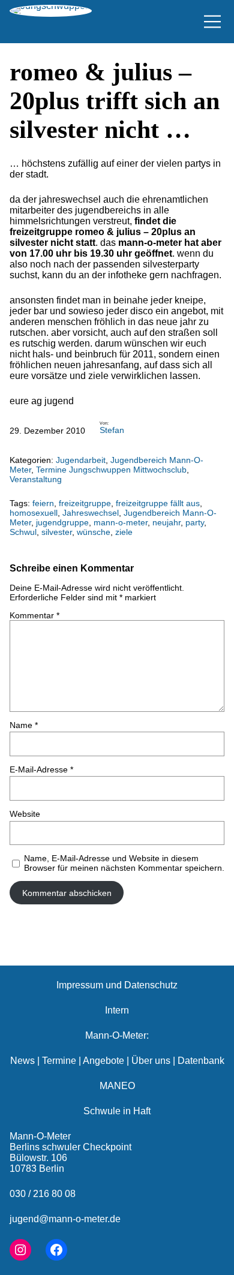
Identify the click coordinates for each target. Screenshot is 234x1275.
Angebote (103, 1061)
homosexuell (34, 513)
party (194, 522)
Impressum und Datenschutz (117, 985)
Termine (59, 1061)
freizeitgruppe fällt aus (158, 503)
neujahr (166, 522)
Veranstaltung (36, 479)
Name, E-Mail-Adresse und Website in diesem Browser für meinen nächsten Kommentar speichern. (124, 863)
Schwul (23, 532)
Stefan (112, 430)
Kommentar (34, 615)
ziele (124, 532)
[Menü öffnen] (212, 21)
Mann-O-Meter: (117, 1035)
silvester (56, 532)
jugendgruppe (62, 522)
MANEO (117, 1086)
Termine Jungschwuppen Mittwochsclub (111, 469)
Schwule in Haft (117, 1111)
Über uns (150, 1061)
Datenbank (201, 1061)
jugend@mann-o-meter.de (65, 1219)
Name (24, 725)
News (22, 1061)
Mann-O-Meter (40, 1136)
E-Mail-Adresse (41, 769)
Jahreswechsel (90, 513)
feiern (43, 503)
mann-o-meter (121, 522)
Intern (117, 1010)
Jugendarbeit (81, 460)
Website (25, 814)
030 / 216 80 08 (43, 1194)
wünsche (93, 532)
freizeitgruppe (85, 503)
